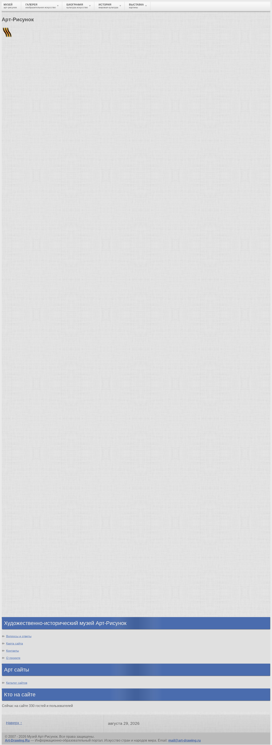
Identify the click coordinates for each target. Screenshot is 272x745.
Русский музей (22, 420)
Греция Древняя (24, 574)
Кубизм (16, 526)
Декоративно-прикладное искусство (41, 224)
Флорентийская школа (29, 409)
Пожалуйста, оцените (19, 135)
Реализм (17, 484)
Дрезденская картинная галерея (37, 436)
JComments (136, 180)
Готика (16, 519)
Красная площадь (25, 440)
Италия (16, 578)
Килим (13, 107)
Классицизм (20, 492)
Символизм (20, 515)
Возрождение (22, 488)
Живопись (19, 213)
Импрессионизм (24, 507)
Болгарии (60, 161)
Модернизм (20, 522)
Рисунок (17, 205)
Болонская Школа (25, 455)
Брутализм (19, 538)
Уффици (17, 443)
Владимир (19, 605)
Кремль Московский (27, 424)
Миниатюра (20, 255)
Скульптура (20, 220)
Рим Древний (21, 559)
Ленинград (19, 582)
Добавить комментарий (22, 176)
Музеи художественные (30, 247)
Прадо (15, 451)
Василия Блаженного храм (33, 463)
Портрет (17, 236)
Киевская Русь (22, 563)
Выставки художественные (33, 232)
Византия (18, 586)
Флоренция (20, 594)
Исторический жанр (27, 251)
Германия (18, 597)
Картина (17, 259)
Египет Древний (24, 571)
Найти (57, 55)
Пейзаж (16, 217)
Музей (9, 73)
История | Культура (66, 184)
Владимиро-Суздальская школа (37, 417)
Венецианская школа (28, 447)
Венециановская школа (30, 459)
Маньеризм (20, 530)
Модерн (17, 511)
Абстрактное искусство (30, 534)
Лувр (14, 428)
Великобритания (24, 609)
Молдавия (10, 161)
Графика (17, 209)
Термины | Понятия (44, 187)
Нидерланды (21, 590)
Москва (16, 567)
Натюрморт (20, 240)
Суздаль (17, 601)
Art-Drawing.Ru (17, 740)
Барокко (17, 496)
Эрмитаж (18, 432)
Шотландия (20, 613)
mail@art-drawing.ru (184, 740)
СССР (238, 158)
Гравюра (17, 228)
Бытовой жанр (22, 243)
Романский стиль (25, 503)
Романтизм (20, 499)
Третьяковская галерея (30, 413)
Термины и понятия (38, 73)
